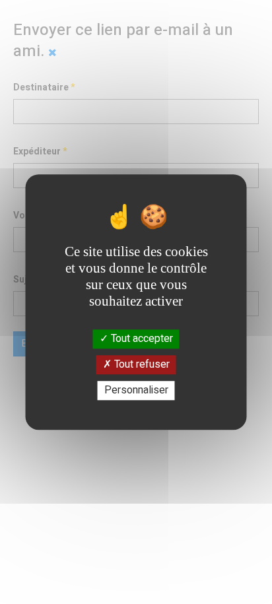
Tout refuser (141, 364)
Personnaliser (136, 390)
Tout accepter (140, 339)
